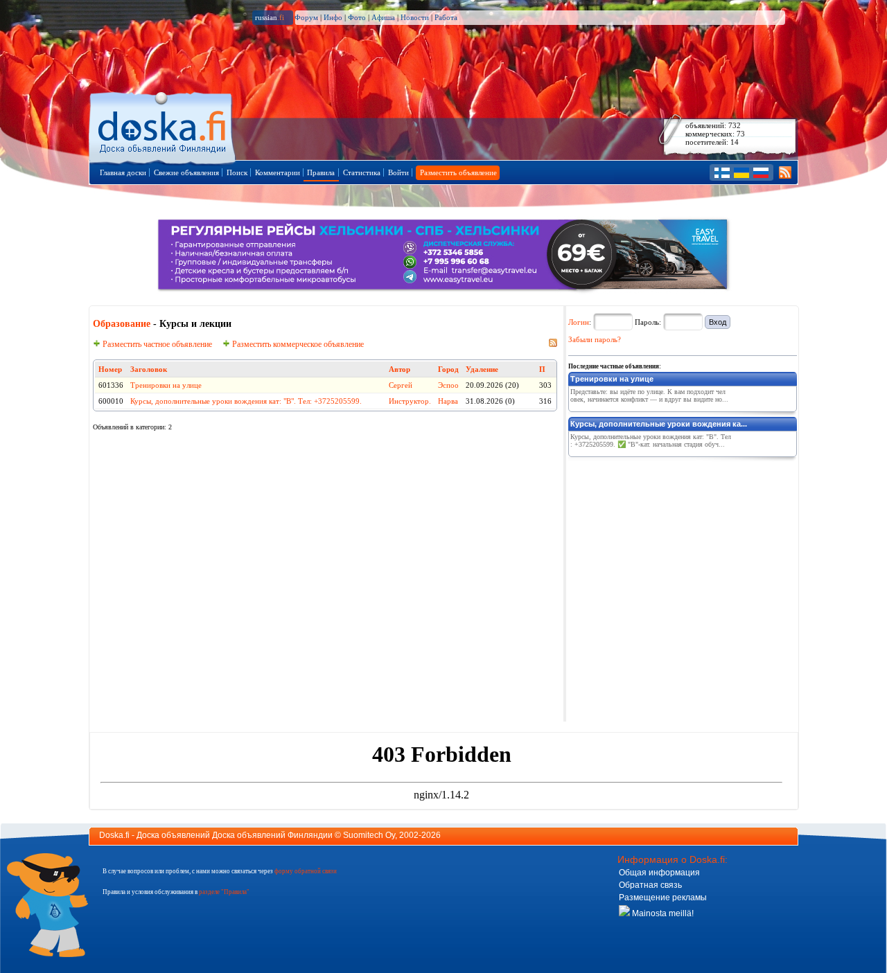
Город (448, 369)
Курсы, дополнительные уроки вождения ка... (658, 424)
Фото (357, 17)
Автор (399, 369)
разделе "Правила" (224, 892)
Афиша (383, 17)
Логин (578, 322)
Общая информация (659, 872)
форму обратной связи (305, 871)
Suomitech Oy (369, 835)
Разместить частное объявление (156, 344)
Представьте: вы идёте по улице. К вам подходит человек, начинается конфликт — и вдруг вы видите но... (649, 395)
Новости (415, 17)
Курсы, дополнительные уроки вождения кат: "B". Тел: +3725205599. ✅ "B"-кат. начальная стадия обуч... (650, 440)
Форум (306, 17)
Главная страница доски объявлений (163, 125)
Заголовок (148, 369)
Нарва (448, 401)
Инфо (333, 17)
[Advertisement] (672, 548)
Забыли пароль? (594, 339)
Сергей (400, 385)
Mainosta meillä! (662, 913)
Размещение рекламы (663, 897)
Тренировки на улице (166, 385)
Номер (110, 369)
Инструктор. (410, 401)
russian (269, 17)
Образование (121, 324)
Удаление (482, 369)
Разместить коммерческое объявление (297, 344)
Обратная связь (650, 885)
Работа (445, 17)
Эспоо (448, 385)
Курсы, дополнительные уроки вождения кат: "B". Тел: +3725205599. (246, 401)
